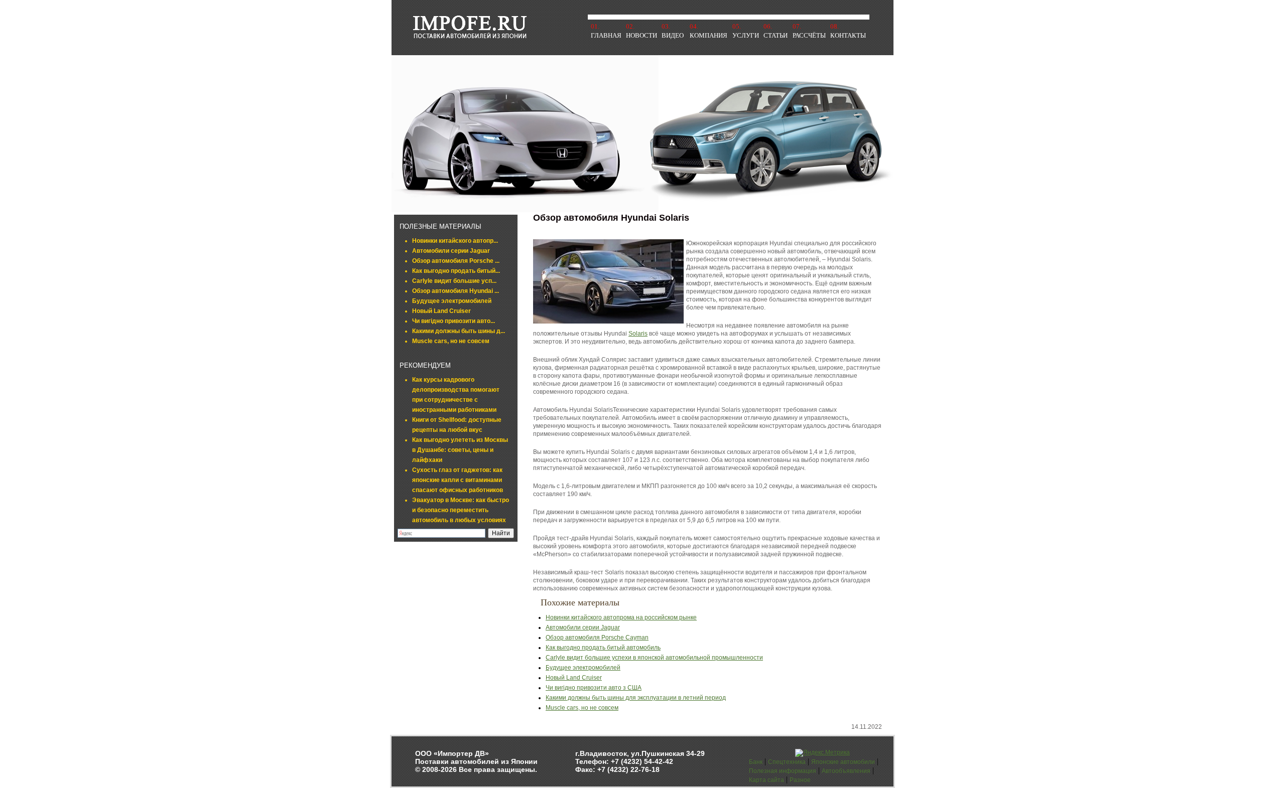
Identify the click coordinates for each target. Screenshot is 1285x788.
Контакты (848, 35)
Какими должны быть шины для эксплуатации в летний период (636, 697)
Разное (800, 779)
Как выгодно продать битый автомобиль (603, 647)
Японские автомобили (843, 761)
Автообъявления (846, 770)
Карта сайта (766, 779)
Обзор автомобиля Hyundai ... (455, 290)
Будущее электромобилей (451, 300)
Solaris (638, 333)
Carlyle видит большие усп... (454, 280)
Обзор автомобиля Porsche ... (455, 260)
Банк (755, 761)
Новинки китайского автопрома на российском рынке (621, 617)
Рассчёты (809, 35)
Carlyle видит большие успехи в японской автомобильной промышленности (654, 657)
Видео (673, 35)
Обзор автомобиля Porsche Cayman (597, 637)
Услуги (745, 35)
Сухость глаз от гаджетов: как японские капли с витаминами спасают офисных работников (457, 480)
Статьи (775, 35)
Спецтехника (787, 761)
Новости (641, 35)
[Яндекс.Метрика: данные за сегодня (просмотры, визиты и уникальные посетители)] (822, 753)
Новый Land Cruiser (441, 310)
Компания (708, 35)
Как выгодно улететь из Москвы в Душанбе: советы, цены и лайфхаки (460, 449)
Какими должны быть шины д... (458, 331)
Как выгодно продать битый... (456, 270)
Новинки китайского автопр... (455, 240)
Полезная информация (782, 770)
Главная (606, 35)
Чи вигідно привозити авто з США (593, 687)
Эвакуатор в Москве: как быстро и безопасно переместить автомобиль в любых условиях (460, 510)
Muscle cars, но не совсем (450, 341)
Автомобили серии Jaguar (451, 250)
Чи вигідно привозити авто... (453, 321)
